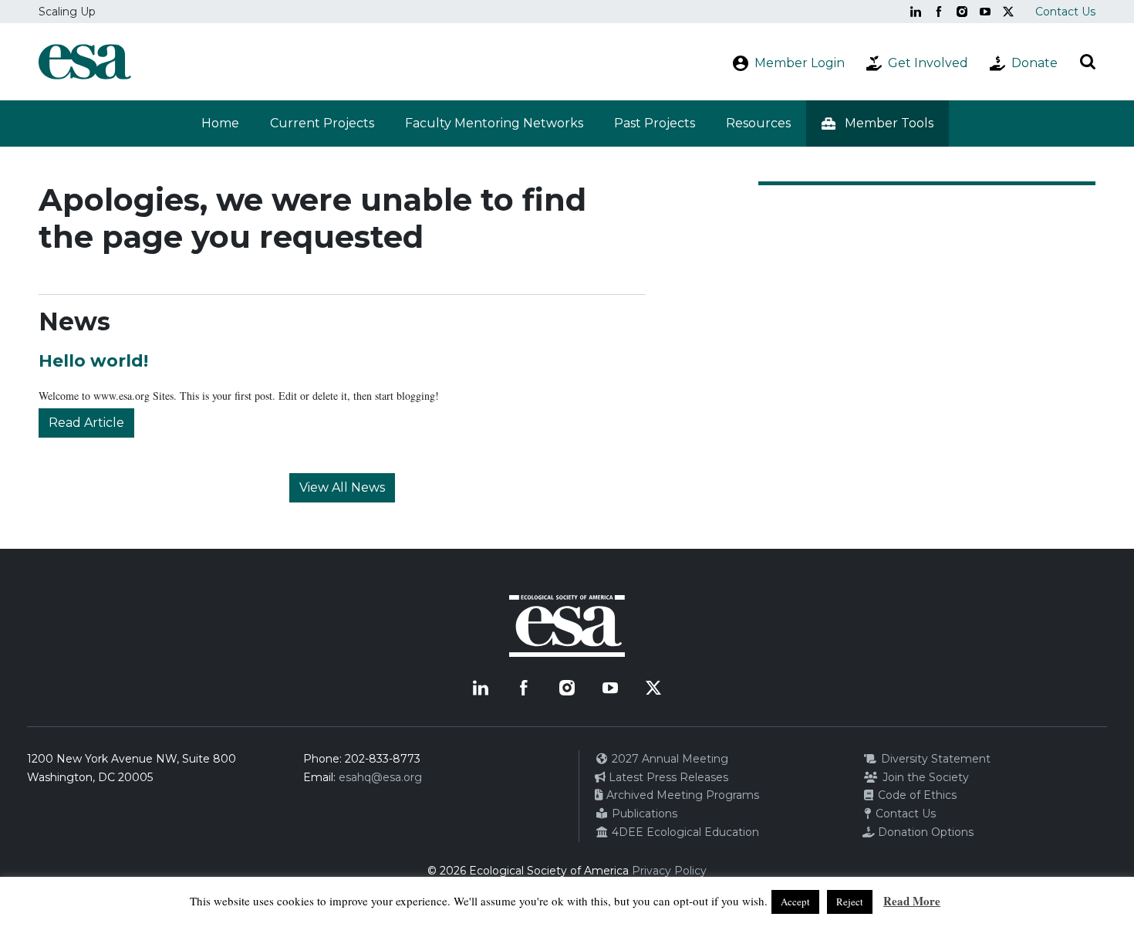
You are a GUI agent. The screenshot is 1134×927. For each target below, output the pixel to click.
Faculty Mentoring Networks (494, 123)
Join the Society (924, 777)
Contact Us (1065, 11)
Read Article (86, 422)
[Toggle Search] (1087, 61)
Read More (911, 900)
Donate (1034, 63)
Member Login (799, 63)
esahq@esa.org (380, 777)
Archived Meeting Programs (681, 795)
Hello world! (93, 360)
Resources (758, 123)
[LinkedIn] (915, 11)
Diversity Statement (934, 759)
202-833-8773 (382, 759)
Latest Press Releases (667, 777)
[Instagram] (962, 11)
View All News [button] (342, 487)
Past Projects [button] (654, 123)
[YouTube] (985, 11)
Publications (643, 813)
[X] (1008, 11)
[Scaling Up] (85, 62)
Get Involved (928, 63)
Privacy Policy (669, 871)
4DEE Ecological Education (684, 832)
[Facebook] (938, 11)
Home (220, 123)
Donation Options (924, 832)
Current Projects (322, 123)
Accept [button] (795, 901)
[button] (877, 123)
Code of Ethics (916, 795)
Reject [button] (849, 901)
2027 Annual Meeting (668, 759)
